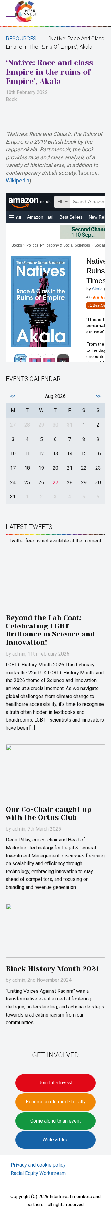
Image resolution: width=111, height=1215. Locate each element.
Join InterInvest (55, 1083)
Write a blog (55, 1140)
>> (98, 396)
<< (13, 396)
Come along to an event (55, 1121)
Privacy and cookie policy (38, 1165)
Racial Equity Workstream (38, 1173)
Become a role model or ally (56, 1102)
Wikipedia (17, 180)
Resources (21, 38)
